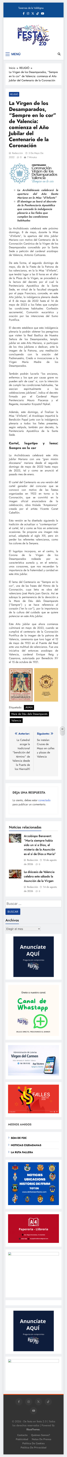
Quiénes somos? (40, 1435)
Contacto (22, 1435)
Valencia (16, 720)
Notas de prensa (41, 1439)
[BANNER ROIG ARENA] (33, 1254)
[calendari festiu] (33, 1362)
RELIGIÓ (14, 94)
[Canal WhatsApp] (33, 1035)
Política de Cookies (33, 1443)
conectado (44, 800)
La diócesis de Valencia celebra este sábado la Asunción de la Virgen (39, 876)
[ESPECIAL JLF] (33, 1204)
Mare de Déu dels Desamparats (29, 714)
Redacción (17, 153)
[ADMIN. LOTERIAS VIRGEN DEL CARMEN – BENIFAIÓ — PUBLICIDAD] (33, 1075)
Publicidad (22, 1439)
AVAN (28, 707)
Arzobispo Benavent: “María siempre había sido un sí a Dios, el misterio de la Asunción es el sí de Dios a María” (40, 845)
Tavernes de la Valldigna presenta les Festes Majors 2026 (31, 8)
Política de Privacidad (33, 1447)
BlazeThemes (33, 1429)
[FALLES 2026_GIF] (33, 1112)
